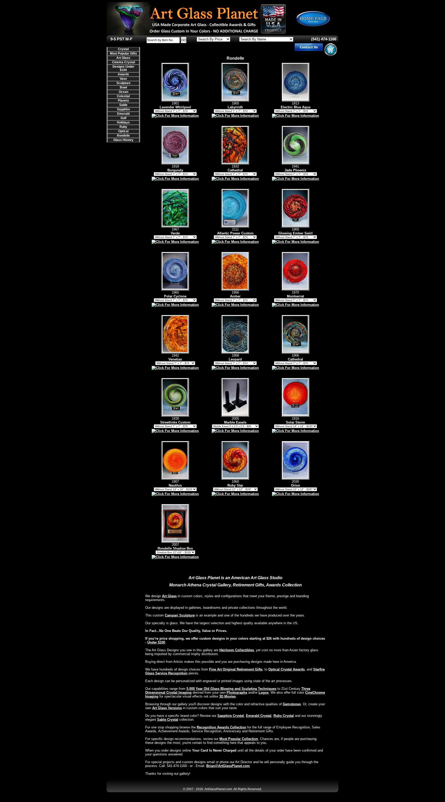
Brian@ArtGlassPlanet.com (228, 766)
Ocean (123, 92)
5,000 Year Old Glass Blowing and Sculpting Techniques (231, 689)
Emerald (123, 114)
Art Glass (123, 58)
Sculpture (123, 83)
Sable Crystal (167, 719)
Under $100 (156, 642)
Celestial (123, 96)
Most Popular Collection (238, 739)
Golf (123, 118)
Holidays (123, 122)
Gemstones (292, 704)
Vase (123, 79)
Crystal (123, 49)
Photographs (237, 692)
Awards (123, 74)
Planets (123, 100)
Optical (123, 131)
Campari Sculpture (180, 615)
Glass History (123, 140)
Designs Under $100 (123, 68)
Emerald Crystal (258, 716)
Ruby (123, 127)
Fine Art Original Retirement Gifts (235, 669)
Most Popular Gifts (123, 53)
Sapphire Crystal (230, 716)
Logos (264, 692)
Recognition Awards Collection (221, 727)
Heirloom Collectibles (236, 650)
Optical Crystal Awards (286, 669)
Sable (123, 105)
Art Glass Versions (167, 708)
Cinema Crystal (123, 62)
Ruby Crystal (283, 716)
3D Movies (227, 696)
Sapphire (123, 109)
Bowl (123, 87)
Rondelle (123, 135)
